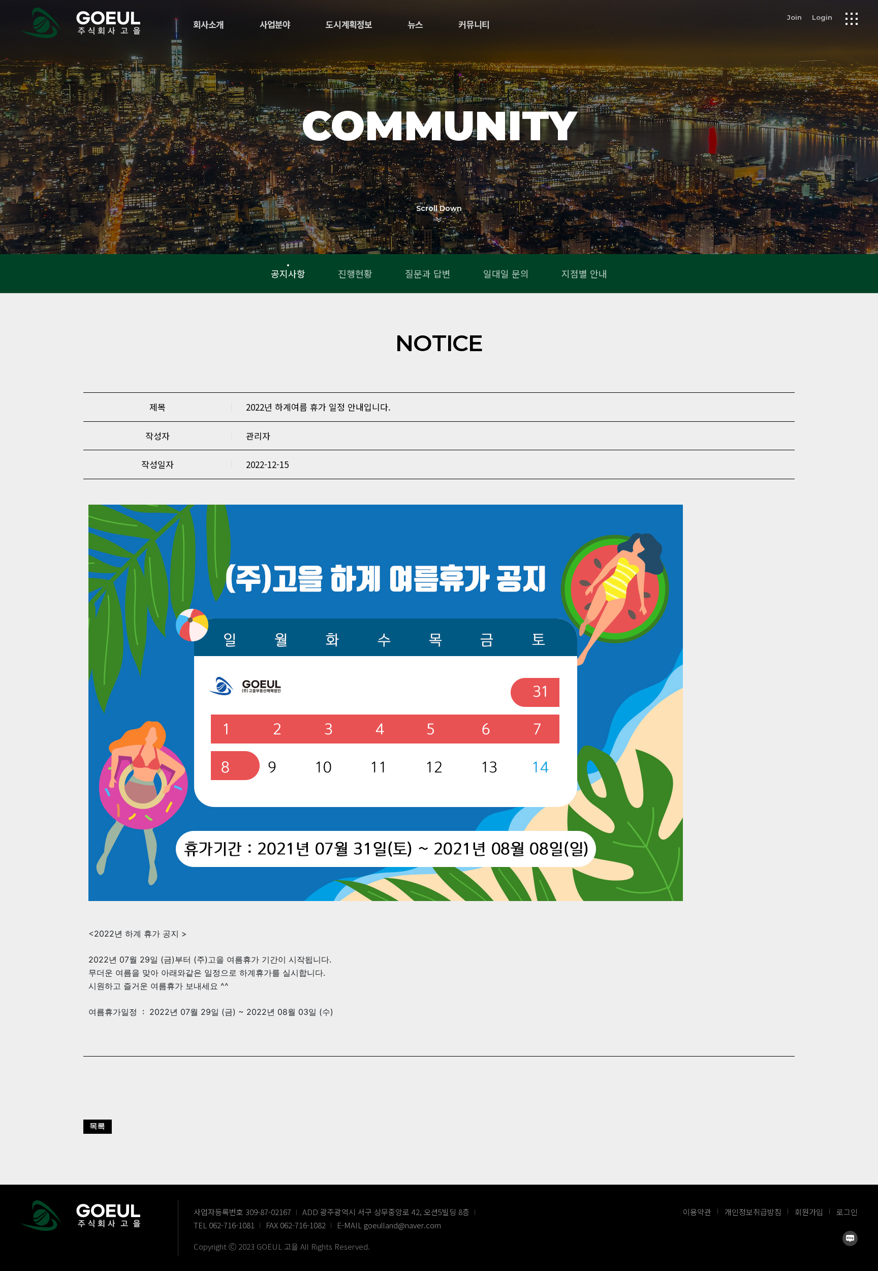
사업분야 (275, 25)
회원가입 (809, 1211)
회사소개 (208, 25)
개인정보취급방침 (753, 1211)
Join (794, 17)
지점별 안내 (584, 273)
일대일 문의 (506, 273)
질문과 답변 (428, 273)
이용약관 (697, 1211)
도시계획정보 (349, 25)
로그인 (847, 1211)
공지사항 (288, 273)
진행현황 (355, 273)
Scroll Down (439, 208)
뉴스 (415, 25)
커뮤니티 (473, 25)
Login (822, 17)
